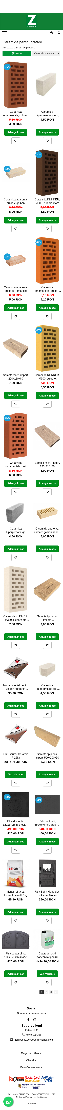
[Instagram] (35, 1020)
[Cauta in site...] (59, 33)
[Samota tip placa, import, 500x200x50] (47, 737)
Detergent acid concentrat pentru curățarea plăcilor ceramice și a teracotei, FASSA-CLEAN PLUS (47, 955)
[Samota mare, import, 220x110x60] (16, 348)
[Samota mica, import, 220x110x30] (47, 436)
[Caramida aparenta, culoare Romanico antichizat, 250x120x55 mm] (16, 260)
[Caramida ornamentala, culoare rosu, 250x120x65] (16, 84)
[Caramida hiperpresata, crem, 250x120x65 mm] (47, 85)
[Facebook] (28, 1020)
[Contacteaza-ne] (43, 33)
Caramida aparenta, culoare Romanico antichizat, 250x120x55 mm (16, 289)
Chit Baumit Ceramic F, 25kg (15, 756)
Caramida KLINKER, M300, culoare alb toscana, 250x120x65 (16, 618)
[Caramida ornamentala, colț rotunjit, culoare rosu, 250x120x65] (16, 436)
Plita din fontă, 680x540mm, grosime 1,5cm (47, 823)
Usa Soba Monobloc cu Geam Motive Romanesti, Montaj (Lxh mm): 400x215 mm (47, 893)
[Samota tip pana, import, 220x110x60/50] (47, 589)
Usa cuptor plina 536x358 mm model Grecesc (16, 955)
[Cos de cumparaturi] (51, 33)
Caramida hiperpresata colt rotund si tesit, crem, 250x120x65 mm (47, 687)
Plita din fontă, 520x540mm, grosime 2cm (16, 823)
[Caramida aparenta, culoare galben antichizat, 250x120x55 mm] (16, 172)
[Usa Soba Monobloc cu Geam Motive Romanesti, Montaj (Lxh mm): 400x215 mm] (47, 873)
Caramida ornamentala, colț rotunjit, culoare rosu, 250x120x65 (15, 465)
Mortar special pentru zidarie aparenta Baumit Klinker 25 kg (15, 687)
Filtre (18, 53)
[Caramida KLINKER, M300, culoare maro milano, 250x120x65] (47, 172)
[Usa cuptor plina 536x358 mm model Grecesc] (16, 939)
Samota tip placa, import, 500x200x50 (47, 756)
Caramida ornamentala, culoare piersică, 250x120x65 (47, 289)
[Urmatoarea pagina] (56, 992)
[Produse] (5, 33)
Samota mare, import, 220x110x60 (15, 377)
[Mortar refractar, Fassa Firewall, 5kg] (16, 873)
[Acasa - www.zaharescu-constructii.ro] (31, 21)
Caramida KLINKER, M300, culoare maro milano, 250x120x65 (47, 201)
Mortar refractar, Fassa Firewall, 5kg (15, 893)
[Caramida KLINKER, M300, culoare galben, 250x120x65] (47, 348)
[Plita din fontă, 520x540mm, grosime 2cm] (16, 805)
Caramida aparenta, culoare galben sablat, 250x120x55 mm (47, 530)
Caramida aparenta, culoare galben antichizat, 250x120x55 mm (16, 201)
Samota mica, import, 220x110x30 (47, 464)
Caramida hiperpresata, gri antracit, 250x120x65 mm (15, 530)
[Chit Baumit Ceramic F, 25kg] (16, 737)
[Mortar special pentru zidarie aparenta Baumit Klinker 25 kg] (16, 668)
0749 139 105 (33, 1034)
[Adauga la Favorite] (15, 140)
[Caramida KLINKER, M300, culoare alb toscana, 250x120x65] (16, 589)
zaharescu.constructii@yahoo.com (33, 1039)
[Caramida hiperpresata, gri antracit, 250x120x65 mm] (16, 512)
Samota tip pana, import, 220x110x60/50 (47, 618)
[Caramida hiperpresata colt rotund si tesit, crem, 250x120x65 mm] (47, 668)
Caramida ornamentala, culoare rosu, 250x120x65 (15, 114)
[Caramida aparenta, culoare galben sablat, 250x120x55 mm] (47, 512)
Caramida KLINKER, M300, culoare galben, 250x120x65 (47, 377)
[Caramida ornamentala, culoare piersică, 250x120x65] (47, 260)
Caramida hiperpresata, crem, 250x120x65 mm (47, 114)
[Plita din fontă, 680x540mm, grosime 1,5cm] (47, 805)
